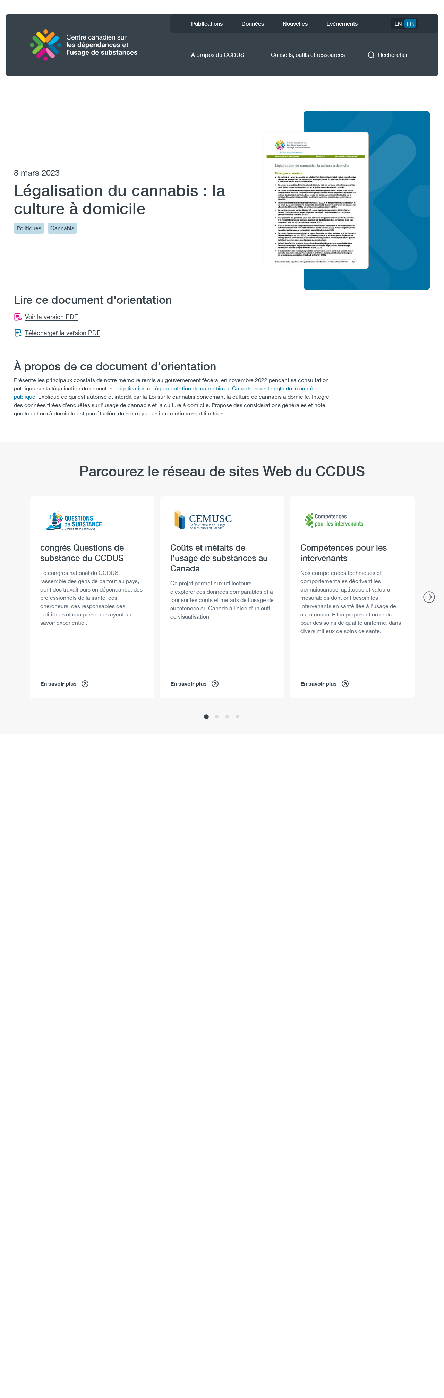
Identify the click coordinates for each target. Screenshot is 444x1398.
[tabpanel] (92, 597)
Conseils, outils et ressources (308, 54)
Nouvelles (295, 23)
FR (410, 23)
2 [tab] (216, 717)
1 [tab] (206, 717)
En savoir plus (58, 683)
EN (398, 23)
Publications (207, 23)
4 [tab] (237, 717)
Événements (342, 23)
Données (252, 23)
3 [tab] (227, 717)
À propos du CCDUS (217, 54)
